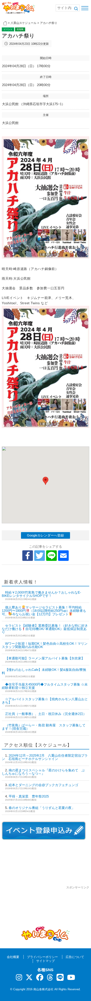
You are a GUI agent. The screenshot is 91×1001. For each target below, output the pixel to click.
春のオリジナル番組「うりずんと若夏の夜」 (42, 808)
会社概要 (13, 957)
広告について (75, 957)
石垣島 (20, 29)
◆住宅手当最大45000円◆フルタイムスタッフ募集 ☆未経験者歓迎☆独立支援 (45, 686)
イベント (8, 29)
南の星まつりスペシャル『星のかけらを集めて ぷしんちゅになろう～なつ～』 (43, 771)
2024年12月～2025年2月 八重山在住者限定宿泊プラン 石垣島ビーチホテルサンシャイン (45, 757)
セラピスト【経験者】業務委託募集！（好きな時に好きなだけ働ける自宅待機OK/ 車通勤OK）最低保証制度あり (45, 629)
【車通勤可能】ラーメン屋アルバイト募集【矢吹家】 (45, 658)
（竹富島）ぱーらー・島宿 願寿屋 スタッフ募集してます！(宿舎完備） (43, 726)
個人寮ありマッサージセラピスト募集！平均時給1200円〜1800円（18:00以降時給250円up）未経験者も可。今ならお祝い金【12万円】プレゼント (44, 610)
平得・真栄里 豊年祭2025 (29, 796)
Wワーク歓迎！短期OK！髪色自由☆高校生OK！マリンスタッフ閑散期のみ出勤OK (44, 645)
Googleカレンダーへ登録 (45, 535)
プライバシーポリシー (42, 957)
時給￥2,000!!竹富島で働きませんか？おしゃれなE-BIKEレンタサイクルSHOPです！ (41, 594)
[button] (45, 481)
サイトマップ (45, 961)
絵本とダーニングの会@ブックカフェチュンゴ (43, 785)
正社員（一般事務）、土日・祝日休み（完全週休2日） (45, 714)
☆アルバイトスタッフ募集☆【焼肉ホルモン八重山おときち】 (45, 700)
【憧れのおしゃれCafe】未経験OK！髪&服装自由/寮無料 (44, 671)
